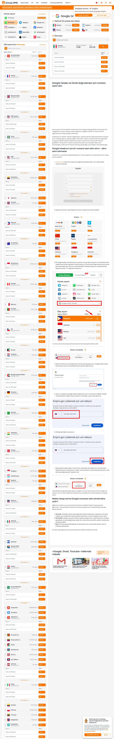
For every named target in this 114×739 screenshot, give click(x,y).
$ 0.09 (105, 25)
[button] (101, 2)
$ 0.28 (41, 579)
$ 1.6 (40, 284)
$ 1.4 (40, 178)
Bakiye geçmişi (29, 7)
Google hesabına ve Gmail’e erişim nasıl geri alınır (60, 566)
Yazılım (67, 2)
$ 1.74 (41, 367)
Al (103, 46)
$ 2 (40, 56)
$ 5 (40, 157)
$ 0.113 (103, 66)
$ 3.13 (41, 169)
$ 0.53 (41, 558)
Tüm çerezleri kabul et (93, 734)
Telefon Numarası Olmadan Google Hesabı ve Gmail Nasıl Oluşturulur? (99, 567)
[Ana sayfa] (10, 2)
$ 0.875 (42, 189)
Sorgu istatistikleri (18, 7)
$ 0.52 (41, 567)
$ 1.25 (41, 68)
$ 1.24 (41, 736)
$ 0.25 (41, 629)
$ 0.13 (75, 30)
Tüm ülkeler (42, 44)
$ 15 (40, 243)
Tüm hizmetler (41, 14)
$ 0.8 (41, 387)
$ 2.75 (41, 321)
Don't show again (102, 15)
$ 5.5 (40, 76)
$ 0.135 (104, 62)
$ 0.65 (41, 521)
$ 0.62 (41, 264)
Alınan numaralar (7, 7)
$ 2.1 (40, 664)
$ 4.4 (40, 413)
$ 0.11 (75, 25)
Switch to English (84, 15)
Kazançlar (44, 2)
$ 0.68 (41, 215)
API (32, 2)
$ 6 (40, 255)
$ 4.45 (41, 88)
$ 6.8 (41, 493)
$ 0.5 (41, 276)
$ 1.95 (41, 425)
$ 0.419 (104, 57)
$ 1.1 (40, 375)
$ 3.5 (40, 725)
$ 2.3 (41, 108)
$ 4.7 (40, 137)
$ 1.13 (40, 117)
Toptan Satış (24, 2)
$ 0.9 (41, 235)
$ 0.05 (105, 30)
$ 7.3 (41, 404)
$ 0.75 (41, 513)
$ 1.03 (41, 501)
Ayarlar (36, 7)
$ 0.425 (41, 617)
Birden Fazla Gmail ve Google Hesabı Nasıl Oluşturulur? (80, 566)
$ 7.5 (40, 393)
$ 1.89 (41, 462)
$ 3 (40, 96)
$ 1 (40, 433)
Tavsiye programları (56, 2)
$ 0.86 (41, 547)
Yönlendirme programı (45, 7)
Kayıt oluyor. (59, 162)
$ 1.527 (41, 296)
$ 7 (40, 685)
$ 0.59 (41, 128)
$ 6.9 (40, 481)
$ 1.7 (40, 203)
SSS (37, 2)
